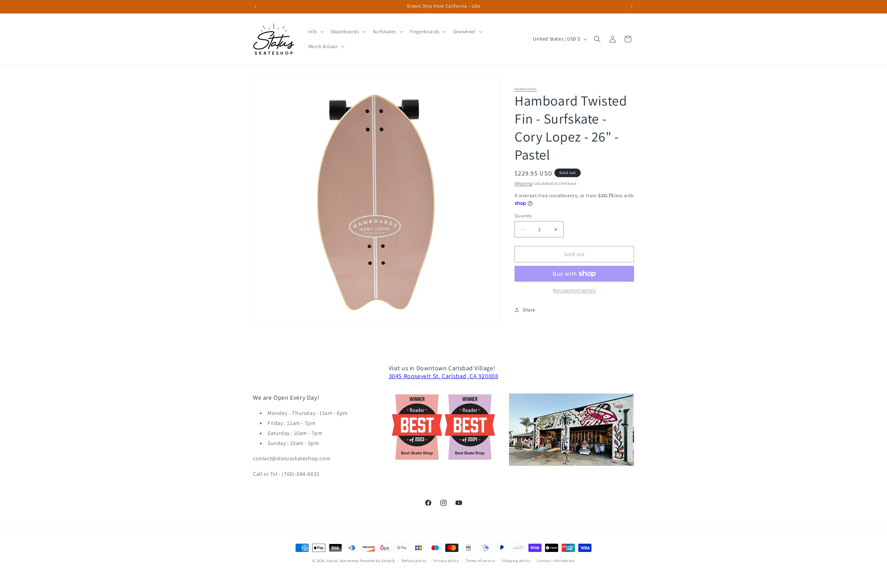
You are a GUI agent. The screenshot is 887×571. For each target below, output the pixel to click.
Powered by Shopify (377, 560)
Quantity (523, 216)
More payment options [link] (574, 290)
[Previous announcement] (255, 6)
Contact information (555, 560)
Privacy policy (446, 560)
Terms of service (480, 560)
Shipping (523, 183)
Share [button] (528, 310)
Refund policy (414, 560)
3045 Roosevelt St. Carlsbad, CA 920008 (444, 376)
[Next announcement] (631, 6)
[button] (315, 31)
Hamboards (526, 89)
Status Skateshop (342, 560)
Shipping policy (516, 560)
